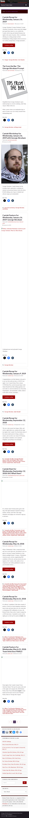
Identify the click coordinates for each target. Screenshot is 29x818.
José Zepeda (21, 59)
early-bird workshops (12, 140)
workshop (5, 209)
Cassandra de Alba (9, 458)
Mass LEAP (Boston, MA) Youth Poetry (11, 758)
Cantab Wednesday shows (13, 221)
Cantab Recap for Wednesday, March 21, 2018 (14, 597)
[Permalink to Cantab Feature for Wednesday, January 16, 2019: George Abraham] (14, 287)
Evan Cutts (17, 584)
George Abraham (13, 59)
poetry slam (18, 461)
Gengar (6, 59)
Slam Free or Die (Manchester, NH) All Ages (12, 767)
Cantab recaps (11, 375)
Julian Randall (17, 411)
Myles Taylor (20, 460)
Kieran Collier (5, 460)
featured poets (11, 23)
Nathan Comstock (7, 461)
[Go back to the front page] (14, 1)
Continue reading (9, 45)
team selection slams (7, 713)
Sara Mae (23, 589)
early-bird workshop (9, 207)
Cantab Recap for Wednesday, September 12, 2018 (14, 420)
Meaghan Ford (19, 586)
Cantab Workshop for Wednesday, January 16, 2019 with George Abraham (14, 135)
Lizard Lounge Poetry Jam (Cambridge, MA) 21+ (13, 755)
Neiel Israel (21, 587)
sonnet (4, 462)
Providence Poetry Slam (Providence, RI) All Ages (14, 764)
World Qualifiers (6, 590)
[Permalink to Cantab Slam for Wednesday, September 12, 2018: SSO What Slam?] (14, 493)
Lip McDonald (10, 532)
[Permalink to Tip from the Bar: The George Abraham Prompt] (14, 86)
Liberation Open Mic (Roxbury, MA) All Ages (13, 752)
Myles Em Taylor (19, 532)
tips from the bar (11, 70)
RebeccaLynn (12, 589)
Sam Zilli (18, 589)
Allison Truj (7, 637)
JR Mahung (5, 586)
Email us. (10, 814)
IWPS (16, 585)
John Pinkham (18, 638)
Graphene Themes (12, 816)
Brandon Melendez (15, 637)
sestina (23, 461)
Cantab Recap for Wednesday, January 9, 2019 (14, 372)
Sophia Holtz (10, 462)
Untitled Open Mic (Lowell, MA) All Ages (12, 773)
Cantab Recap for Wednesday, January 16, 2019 (12, 19)
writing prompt (17, 127)
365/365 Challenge (6, 741)
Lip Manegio (13, 460)
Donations (5, 803)
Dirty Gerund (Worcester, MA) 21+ (10, 744)
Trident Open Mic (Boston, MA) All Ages (12, 770)
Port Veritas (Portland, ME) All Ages (10, 761)
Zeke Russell (17, 462)
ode (13, 461)
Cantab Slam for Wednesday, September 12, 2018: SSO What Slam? (14, 471)
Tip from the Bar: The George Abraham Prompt (13, 67)
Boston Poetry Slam (6, 5)
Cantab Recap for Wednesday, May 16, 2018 (13, 542)
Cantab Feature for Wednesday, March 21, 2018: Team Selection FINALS (14, 649)
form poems (17, 530)
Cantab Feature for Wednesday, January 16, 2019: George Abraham (12, 217)
